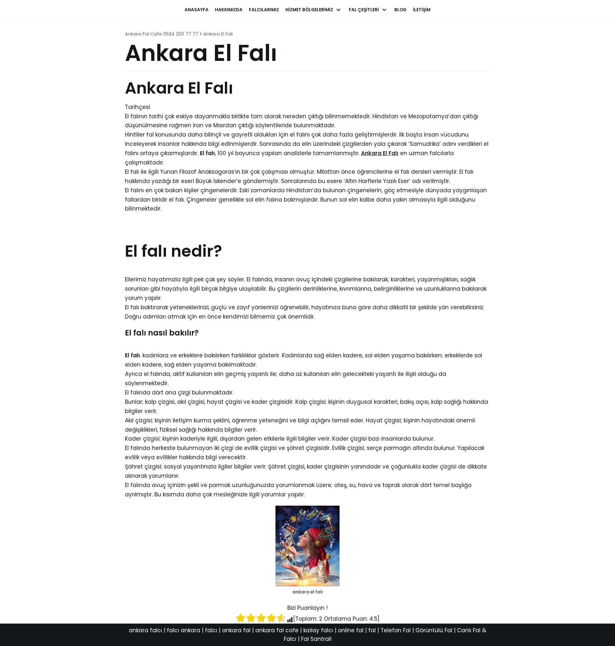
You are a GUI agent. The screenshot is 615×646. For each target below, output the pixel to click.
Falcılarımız (264, 10)
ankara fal (236, 630)
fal (372, 630)
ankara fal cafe (277, 630)
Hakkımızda (228, 10)
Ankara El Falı (379, 153)
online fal (351, 630)
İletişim (421, 10)
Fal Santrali (316, 639)
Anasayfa (196, 10)
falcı (211, 630)
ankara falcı (145, 630)
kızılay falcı (318, 630)
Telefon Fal (396, 630)
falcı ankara (183, 630)
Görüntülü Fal (433, 630)
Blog (400, 10)
